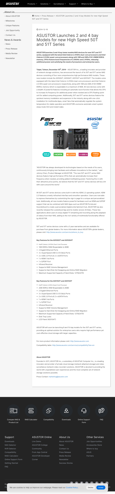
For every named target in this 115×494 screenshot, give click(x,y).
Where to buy (92, 448)
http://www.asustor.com (79, 341)
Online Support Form (13, 459)
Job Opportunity (13, 30)
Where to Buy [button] (87, 4)
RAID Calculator (11, 456)
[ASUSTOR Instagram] (86, 483)
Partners (90, 456)
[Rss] (96, 483)
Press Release (11, 49)
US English (99, 9)
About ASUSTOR (13, 16)
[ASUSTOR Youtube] (102, 483)
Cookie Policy (72, 487)
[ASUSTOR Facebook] (81, 483)
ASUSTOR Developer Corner (41, 458)
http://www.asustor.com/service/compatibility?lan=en (73, 345)
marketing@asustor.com (58, 377)
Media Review (11, 53)
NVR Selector (10, 448)
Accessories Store (94, 445)
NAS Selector (10, 445)
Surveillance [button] (59, 4)
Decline (90, 487)
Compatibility (10, 452)
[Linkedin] (76, 483)
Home (36, 16)
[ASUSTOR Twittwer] (91, 483)
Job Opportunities (94, 441)
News (8, 44)
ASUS (88, 452)
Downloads (9, 441)
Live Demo (36, 441)
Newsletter (10, 58)
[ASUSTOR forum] (107, 483)
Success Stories (66, 463)
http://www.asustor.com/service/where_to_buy (64, 232)
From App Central (39, 452)
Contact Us (10, 35)
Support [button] (73, 4)
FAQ (6, 466)
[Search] (108, 9)
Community (37, 448)
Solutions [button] (44, 4)
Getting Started (11, 463)
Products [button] (32, 4)
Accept (100, 487)
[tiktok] (71, 483)
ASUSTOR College (40, 445)
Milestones (10, 21)
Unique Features (12, 25)
